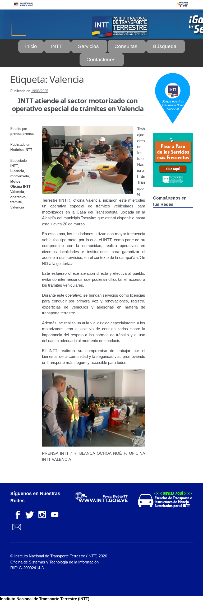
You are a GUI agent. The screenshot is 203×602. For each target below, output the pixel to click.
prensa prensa (22, 134)
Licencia (17, 171)
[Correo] (16, 526)
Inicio (31, 46)
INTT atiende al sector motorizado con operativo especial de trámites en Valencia (78, 104)
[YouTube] (54, 514)
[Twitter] (29, 514)
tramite (16, 202)
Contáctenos (101, 59)
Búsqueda (165, 46)
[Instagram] (42, 514)
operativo (18, 197)
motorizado (19, 176)
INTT (56, 46)
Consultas (125, 46)
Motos (15, 181)
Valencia (17, 207)
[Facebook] (16, 514)
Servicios (88, 46)
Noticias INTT (21, 150)
